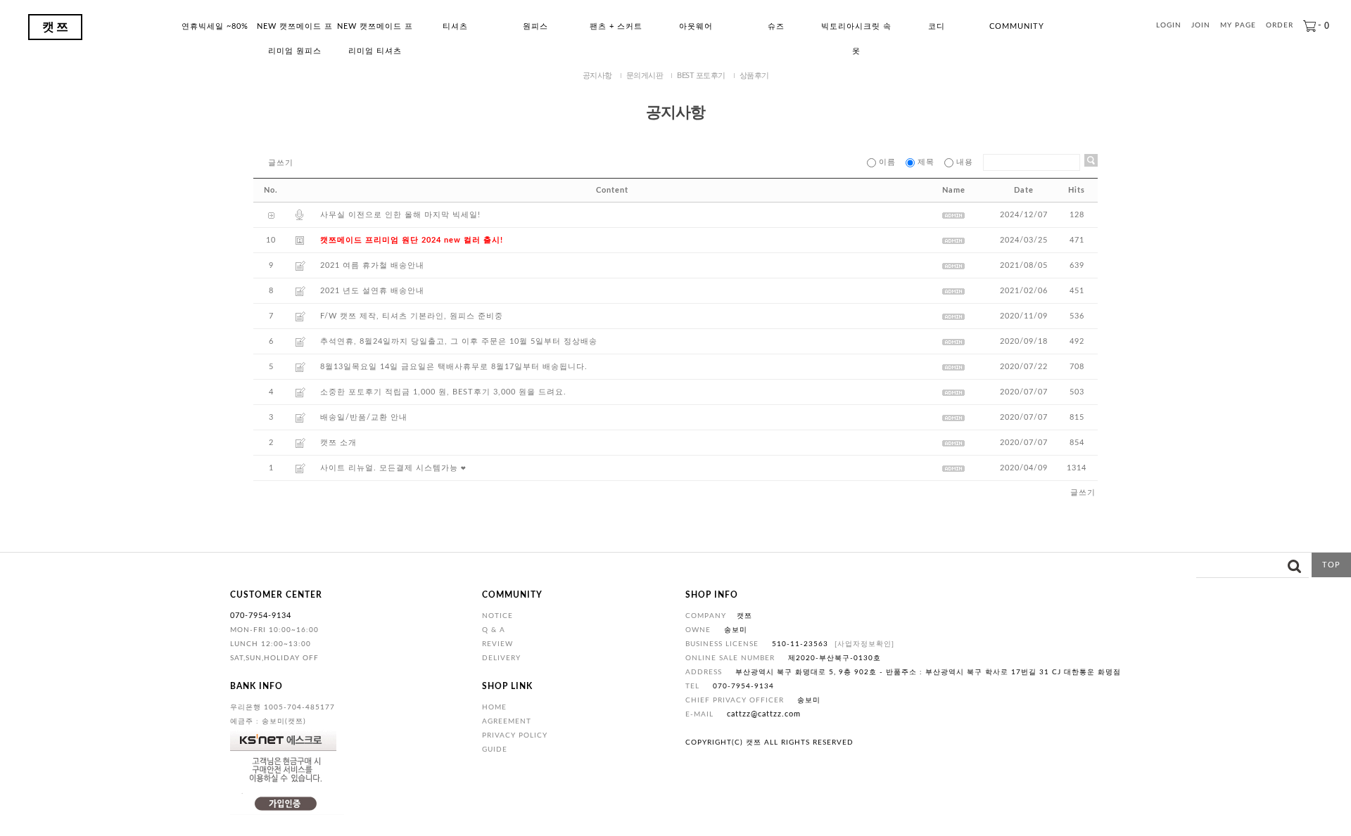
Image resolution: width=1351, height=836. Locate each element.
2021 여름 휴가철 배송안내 (372, 265)
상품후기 (754, 75)
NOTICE (497, 615)
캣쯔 (56, 27)
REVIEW (497, 644)
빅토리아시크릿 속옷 (856, 30)
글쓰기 (280, 163)
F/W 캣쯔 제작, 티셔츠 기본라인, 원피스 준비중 (411, 316)
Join (1200, 26)
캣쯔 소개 (338, 442)
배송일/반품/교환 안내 (363, 417)
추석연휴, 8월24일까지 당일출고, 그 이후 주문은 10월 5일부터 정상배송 (458, 341)
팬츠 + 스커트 (616, 26)
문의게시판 (645, 75)
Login (1168, 26)
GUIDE (494, 749)
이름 (887, 162)
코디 (936, 26)
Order (1279, 26)
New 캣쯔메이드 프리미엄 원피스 (295, 30)
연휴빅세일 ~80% (215, 26)
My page (1238, 26)
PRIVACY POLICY (514, 735)
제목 (926, 162)
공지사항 (597, 75)
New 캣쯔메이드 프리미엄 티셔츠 (375, 30)
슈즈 (776, 26)
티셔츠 (455, 26)
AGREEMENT (506, 721)
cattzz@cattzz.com (764, 714)
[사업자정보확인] (864, 644)
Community (1016, 26)
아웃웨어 (696, 26)
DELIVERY (501, 658)
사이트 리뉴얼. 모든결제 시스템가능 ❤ (393, 468)
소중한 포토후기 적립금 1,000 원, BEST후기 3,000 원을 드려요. (443, 392)
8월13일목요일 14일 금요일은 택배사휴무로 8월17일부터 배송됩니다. (454, 367)
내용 (964, 162)
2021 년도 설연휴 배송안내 (372, 291)
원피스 (535, 26)
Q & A (493, 630)
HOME (494, 707)
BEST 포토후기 (701, 75)
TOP (1331, 565)
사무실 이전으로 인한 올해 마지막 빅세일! (400, 215)
